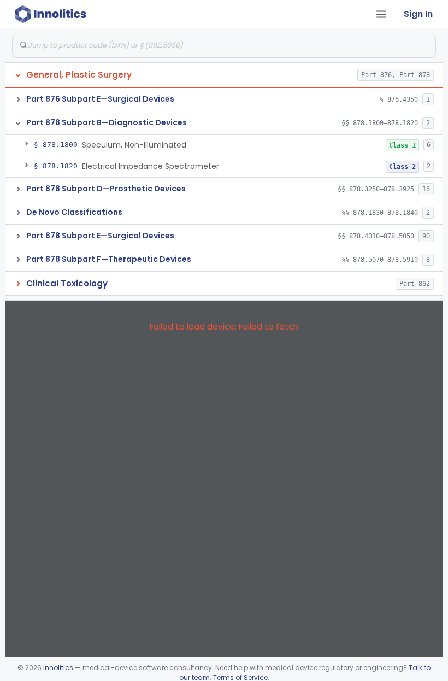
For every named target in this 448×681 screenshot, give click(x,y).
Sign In (418, 14)
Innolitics (58, 667)
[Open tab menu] (381, 14)
